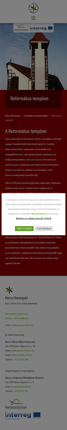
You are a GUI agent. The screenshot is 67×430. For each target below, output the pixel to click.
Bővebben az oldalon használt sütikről (33, 218)
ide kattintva (38, 213)
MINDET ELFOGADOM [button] (24, 228)
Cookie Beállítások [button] (44, 228)
